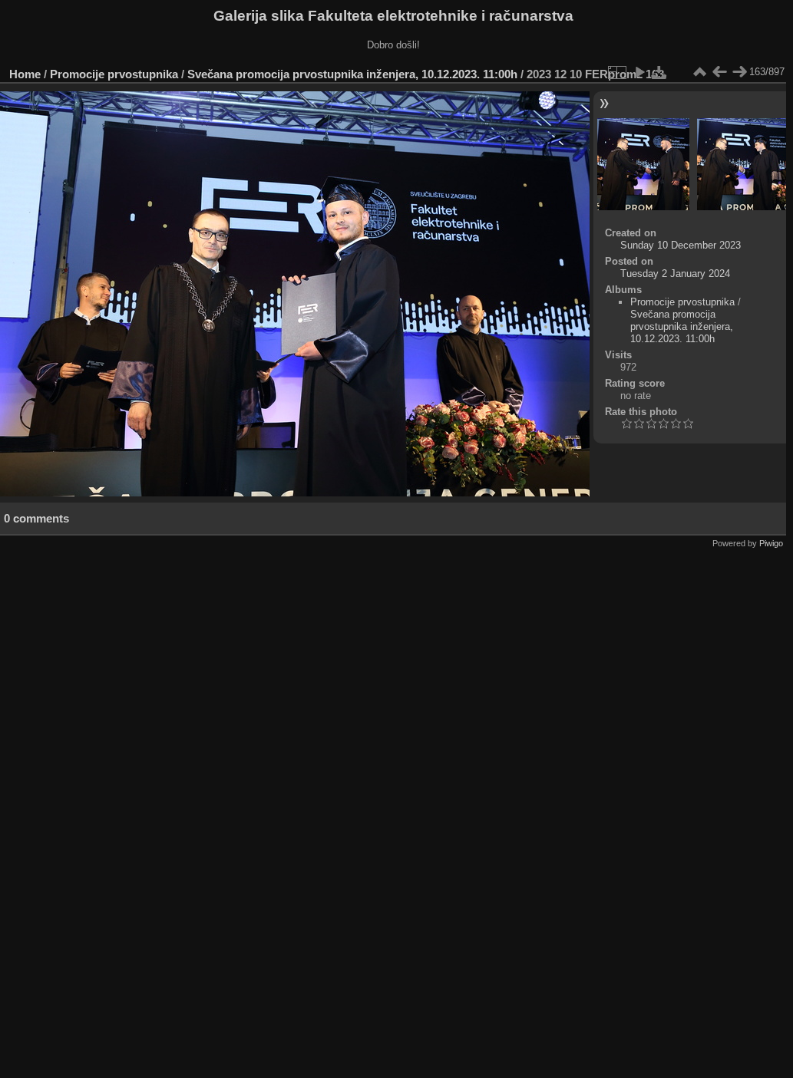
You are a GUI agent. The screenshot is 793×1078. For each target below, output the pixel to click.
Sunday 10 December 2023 (680, 245)
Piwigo (771, 543)
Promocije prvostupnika (114, 74)
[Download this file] (659, 72)
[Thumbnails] (699, 72)
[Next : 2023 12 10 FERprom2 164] (739, 72)
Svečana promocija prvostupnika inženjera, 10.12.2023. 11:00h (352, 74)
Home (25, 74)
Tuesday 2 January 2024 (675, 273)
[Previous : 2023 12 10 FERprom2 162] (719, 72)
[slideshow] (639, 72)
